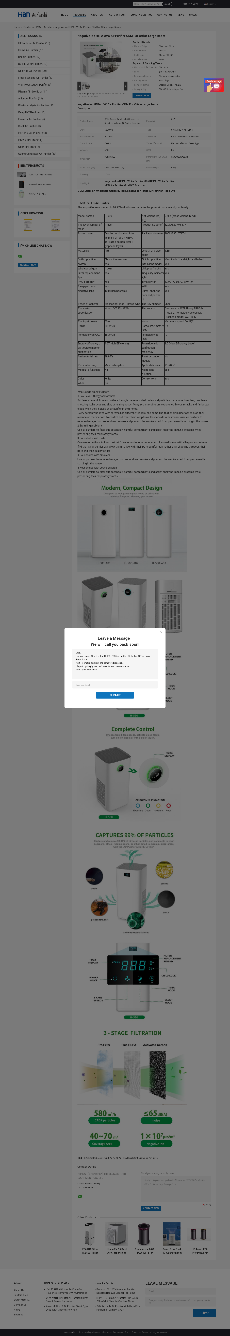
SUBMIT (115, 695)
